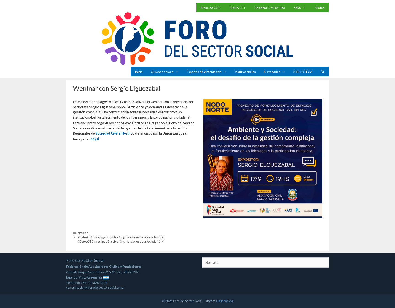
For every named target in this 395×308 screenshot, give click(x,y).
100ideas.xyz (224, 301)
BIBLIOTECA (302, 72)
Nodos (319, 8)
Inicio (139, 72)
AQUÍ (94, 139)
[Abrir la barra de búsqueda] (323, 71)
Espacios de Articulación (204, 72)
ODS (297, 8)
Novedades (272, 72)
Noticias (83, 233)
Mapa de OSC (211, 8)
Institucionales (245, 72)
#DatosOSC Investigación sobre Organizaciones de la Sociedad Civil (121, 237)
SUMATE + (238, 8)
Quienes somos (162, 72)
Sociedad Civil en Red (270, 8)
